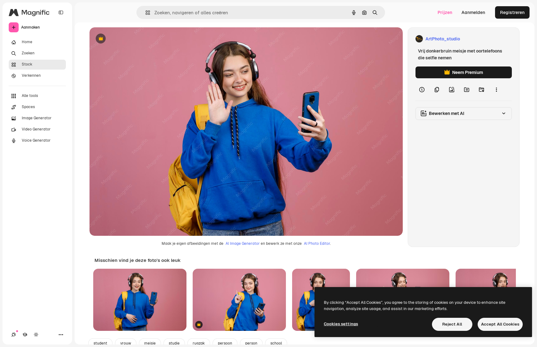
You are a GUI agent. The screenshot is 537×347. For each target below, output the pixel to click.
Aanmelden (473, 12)
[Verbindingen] (14, 335)
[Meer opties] (496, 89)
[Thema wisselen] (36, 335)
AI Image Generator (243, 243)
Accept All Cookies (500, 324)
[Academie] (25, 335)
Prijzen (445, 12)
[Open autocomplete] (145, 12)
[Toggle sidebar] (61, 12)
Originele (130, 39)
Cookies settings (341, 323)
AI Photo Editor (317, 243)
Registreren (512, 12)
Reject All (452, 324)
